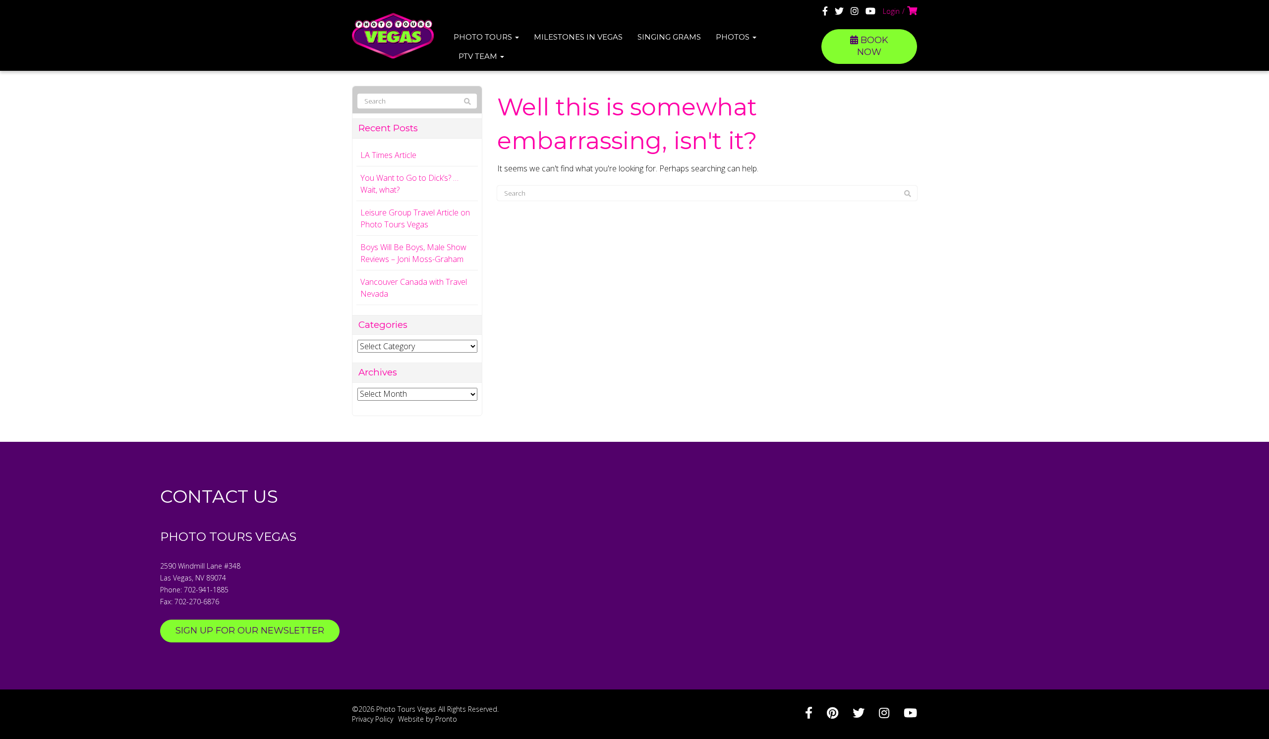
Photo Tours (484, 37)
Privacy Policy (372, 719)
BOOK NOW (872, 46)
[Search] (907, 194)
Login (891, 11)
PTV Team (479, 56)
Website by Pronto (427, 719)
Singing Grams (669, 37)
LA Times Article (388, 155)
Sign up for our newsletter (249, 630)
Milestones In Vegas (578, 37)
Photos (733, 37)
